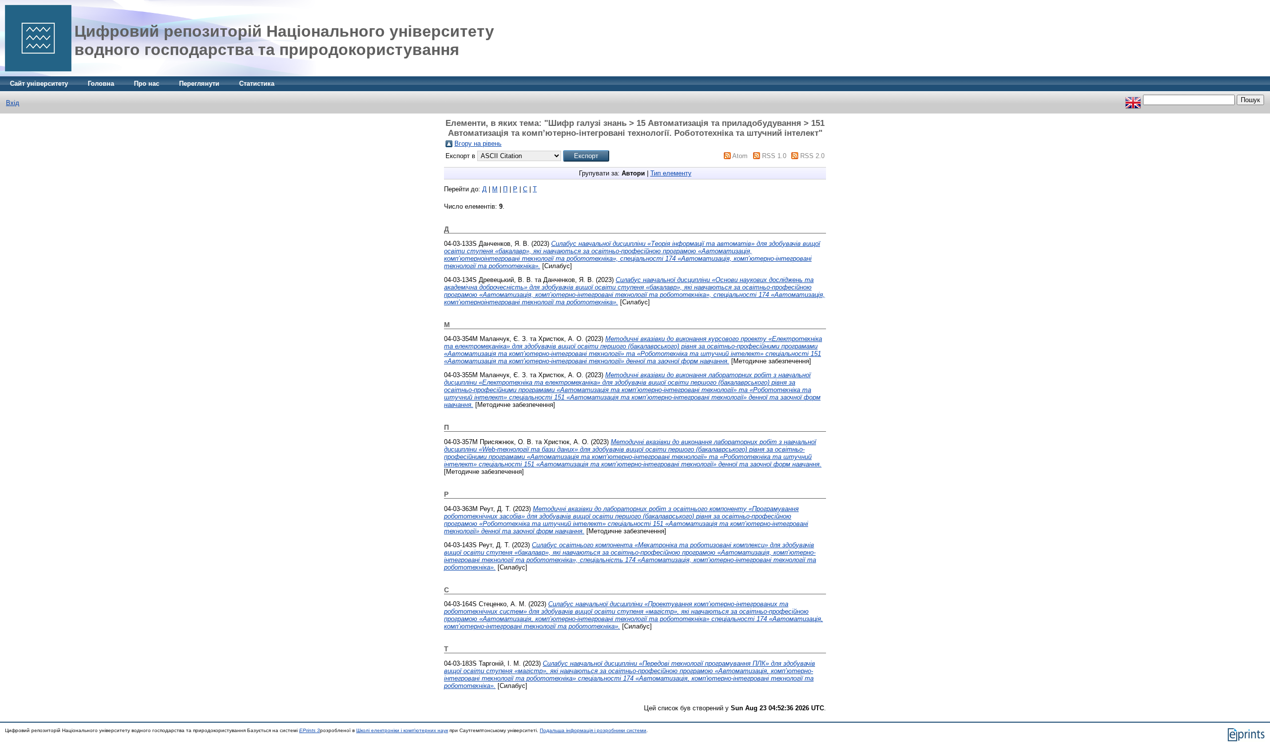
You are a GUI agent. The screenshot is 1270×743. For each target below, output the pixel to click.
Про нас (146, 83)
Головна (101, 83)
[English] (1133, 100)
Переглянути (199, 83)
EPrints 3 (309, 730)
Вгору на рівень (478, 143)
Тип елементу (671, 173)
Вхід (12, 103)
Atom (740, 156)
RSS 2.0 (812, 156)
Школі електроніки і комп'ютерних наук (402, 730)
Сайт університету (39, 83)
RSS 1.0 (774, 156)
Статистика (256, 83)
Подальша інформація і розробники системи (593, 730)
